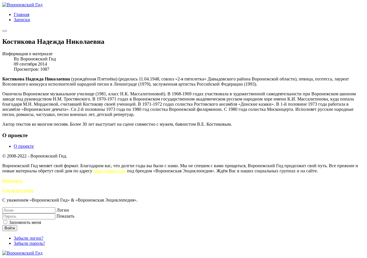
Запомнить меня (24, 222)
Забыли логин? (28, 238)
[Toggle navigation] (4, 31)
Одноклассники (18, 190)
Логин (62, 210)
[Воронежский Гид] (22, 4)
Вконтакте (12, 180)
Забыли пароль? (29, 243)
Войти (10, 228)
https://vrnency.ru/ (109, 170)
